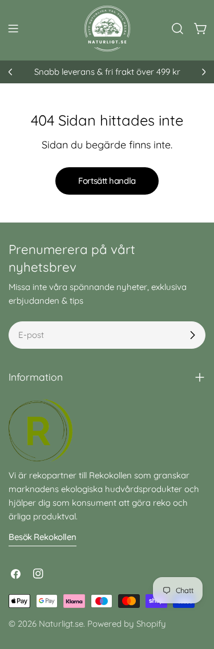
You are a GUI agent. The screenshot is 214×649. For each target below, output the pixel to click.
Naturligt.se (61, 623)
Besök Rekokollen (42, 536)
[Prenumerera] (192, 335)
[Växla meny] (13, 28)
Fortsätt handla (106, 180)
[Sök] (177, 28)
